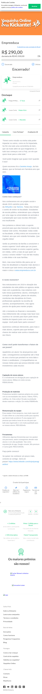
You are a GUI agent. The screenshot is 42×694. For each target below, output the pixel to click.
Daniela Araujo (26, 166)
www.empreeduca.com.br (25, 270)
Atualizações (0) (33, 132)
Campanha (5, 132)
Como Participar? (18, 132)
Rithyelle (8, 207)
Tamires (20, 207)
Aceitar (34, 6)
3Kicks (37, 64)
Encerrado (8, 64)
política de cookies (17, 7)
